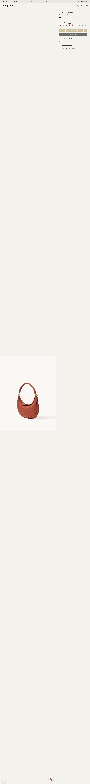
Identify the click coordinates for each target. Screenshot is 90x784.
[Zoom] (28, 393)
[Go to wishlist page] (80, 5)
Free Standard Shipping (63, 19)
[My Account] (77, 6)
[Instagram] (6, 1)
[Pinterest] (9, 1)
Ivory (63, 24)
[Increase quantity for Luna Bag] (64, 30)
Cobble (82, 24)
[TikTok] (11, 1)
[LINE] (14, 1)
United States (83, 1)
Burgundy (76, 24)
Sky (85, 24)
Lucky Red (73, 24)
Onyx (60, 24)
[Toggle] (48, 778)
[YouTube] (16, 1)
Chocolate (66, 24)
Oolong (69, 24)
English (75, 1)
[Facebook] (3, 1)
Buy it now (73, 34)
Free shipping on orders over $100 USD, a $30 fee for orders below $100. (46, 1)
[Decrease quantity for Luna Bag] (60, 30)
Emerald (79, 24)
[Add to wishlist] (85, 30)
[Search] (83, 6)
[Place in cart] (74, 30)
